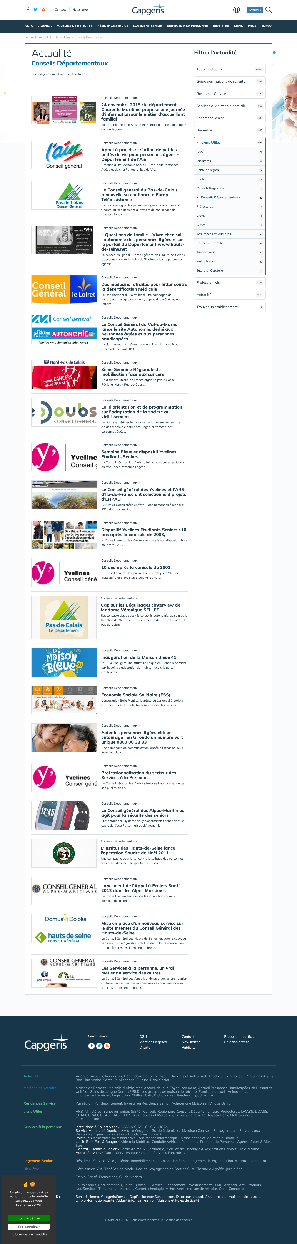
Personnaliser (29, 1226)
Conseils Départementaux (198, 1111)
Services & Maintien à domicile (229, 106)
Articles (97, 1076)
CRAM (229, 216)
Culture (142, 1080)
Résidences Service (39, 1103)
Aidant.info (125, 1200)
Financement (175, 1185)
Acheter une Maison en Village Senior (202, 1103)
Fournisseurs (86, 1185)
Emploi (266, 26)
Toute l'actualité (229, 69)
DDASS (261, 1111)
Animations (237, 1091)
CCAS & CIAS (131, 1127)
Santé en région (229, 170)
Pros (252, 26)
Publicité (189, 1047)
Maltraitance (229, 261)
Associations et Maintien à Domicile (209, 1138)
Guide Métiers (130, 1177)
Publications (124, 1080)
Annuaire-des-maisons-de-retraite (233, 1196)
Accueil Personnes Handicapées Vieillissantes (235, 1088)
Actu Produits (212, 1076)
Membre (239, 10)
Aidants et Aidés (185, 1076)
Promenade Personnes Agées (224, 1141)
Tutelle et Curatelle (229, 270)
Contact (60, 10)
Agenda (45, 26)
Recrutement (108, 1185)
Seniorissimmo (87, 1196)
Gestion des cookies (178, 1220)
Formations (108, 1177)
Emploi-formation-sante (95, 1200)
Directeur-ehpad (189, 1196)
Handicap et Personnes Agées (249, 1076)
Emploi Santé (86, 1177)
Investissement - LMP (204, 1185)
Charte (144, 1047)
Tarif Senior (113, 1169)
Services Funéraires (169, 1152)
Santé (229, 179)
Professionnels (229, 282)
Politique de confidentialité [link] (29, 1234)
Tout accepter (29, 1218)
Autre (208, 1095)
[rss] (43, 10)
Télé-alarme (249, 1149)
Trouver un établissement (229, 307)
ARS (229, 152)
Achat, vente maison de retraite (191, 1188)
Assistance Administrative (114, 1138)
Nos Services (86, 1188)
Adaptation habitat (250, 1160)
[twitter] (35, 10)
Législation (121, 1095)
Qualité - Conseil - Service (142, 1185)
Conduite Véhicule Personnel (174, 1141)
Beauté (142, 1169)
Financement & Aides (93, 1095)
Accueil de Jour (156, 1088)
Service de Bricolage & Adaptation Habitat (202, 1149)
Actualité (229, 294)
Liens (238, 26)
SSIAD (155, 1134)
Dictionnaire (164, 1095)
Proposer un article (239, 1036)
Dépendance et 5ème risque (147, 1076)
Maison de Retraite (91, 1088)
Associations (229, 252)
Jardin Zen (234, 1169)
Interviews (113, 1076)
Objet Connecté (231, 1188)
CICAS (163, 1127)
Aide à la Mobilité (134, 1141)
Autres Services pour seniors (127, 1152)
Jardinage (156, 1149)
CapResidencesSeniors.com (151, 1196)
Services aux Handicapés (127, 1134)
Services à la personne (187, 26)
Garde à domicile (165, 1130)
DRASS (247, 1111)
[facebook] (28, 10)
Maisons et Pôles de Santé (178, 1200)
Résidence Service (112, 26)
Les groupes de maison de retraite (169, 1091)
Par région (84, 1103)
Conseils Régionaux (229, 188)
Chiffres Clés (142, 1095)
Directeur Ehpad (188, 1095)
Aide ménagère (136, 1130)
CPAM (229, 225)
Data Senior (159, 1080)
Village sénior (118, 1160)
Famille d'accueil (212, 1091)
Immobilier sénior (145, 1160)
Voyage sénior (161, 1169)
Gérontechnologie (149, 1188)
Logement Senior (147, 26)
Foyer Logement (183, 1088)
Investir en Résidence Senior (147, 1103)
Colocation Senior (175, 1160)
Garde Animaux (132, 1149)
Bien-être (221, 26)
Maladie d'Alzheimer (125, 1088)
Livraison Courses (196, 1130)
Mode (129, 1169)
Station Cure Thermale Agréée (199, 1169)
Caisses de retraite (229, 243)
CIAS (116, 1115)
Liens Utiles (33, 1111)
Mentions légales (153, 1042)
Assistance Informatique (158, 1138)
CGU (143, 1036)
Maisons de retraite (74, 26)
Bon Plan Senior (88, 1080)
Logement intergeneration (212, 1160)
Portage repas (225, 1130)
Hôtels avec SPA (89, 1169)
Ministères (229, 161)
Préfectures (229, 206)
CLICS (126, 1115)
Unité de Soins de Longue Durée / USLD (107, 1091)
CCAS (105, 1115)
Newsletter (80, 10)
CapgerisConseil (114, 1196)
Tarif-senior (145, 1200)
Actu (29, 26)
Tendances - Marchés (115, 1188)
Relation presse (236, 1042)
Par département (108, 1103)
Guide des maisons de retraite (229, 81)
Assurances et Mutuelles (229, 234)
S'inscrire (255, 9)
